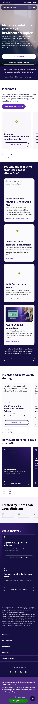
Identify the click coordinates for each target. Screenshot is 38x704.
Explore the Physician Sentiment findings (18, 77)
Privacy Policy (10, 692)
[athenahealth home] (10, 7)
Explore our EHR (16, 145)
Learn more (9, 258)
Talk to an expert (19, 56)
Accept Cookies (18, 701)
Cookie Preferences (19, 697)
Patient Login (6, 2)
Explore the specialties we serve (16, 299)
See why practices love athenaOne (17, 218)
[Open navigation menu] (34, 7)
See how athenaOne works (19, 558)
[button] (32, 698)
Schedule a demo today (19, 359)
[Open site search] (30, 7)
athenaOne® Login (30, 2)
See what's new (16, 422)
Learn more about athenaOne (13, 106)
